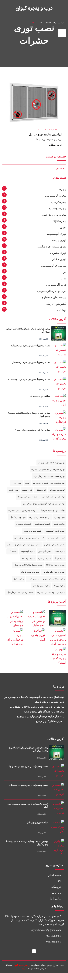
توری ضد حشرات (57, 490)
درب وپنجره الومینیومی (51, 291)
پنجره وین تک (59, 585)
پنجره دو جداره (28, 558)
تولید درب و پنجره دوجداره (53, 496)
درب (63, 278)
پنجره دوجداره (57, 208)
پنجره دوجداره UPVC (55, 565)
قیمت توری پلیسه (42, 524)
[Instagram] (11, 22)
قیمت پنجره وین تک (56, 537)
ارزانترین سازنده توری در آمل (45, 134)
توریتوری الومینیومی (53, 265)
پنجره (62, 189)
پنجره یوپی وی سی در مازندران (20, 592)
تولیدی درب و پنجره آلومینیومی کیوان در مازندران (43, 503)
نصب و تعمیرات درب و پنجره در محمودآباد (30, 345)
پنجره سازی (18, 578)
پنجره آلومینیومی (27, 551)
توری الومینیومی (56, 233)
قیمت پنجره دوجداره (32, 531)
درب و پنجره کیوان (18, 517)
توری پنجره (13, 490)
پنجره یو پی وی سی (54, 214)
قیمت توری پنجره (23, 524)
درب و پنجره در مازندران (39, 517)
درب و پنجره (59, 517)
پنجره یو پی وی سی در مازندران (51, 592)
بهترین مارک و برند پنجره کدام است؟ (32, 429)
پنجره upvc (60, 551)
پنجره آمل (12, 551)
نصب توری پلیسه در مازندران (27, 544)
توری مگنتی (58, 259)
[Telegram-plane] (15, 22)
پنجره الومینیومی (55, 195)
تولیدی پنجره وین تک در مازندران (22, 510)
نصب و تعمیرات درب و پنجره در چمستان (31, 362)
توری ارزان (16, 483)
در (64, 271)
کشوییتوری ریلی (56, 303)
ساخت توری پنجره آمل (39, 396)
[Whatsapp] (19, 22)
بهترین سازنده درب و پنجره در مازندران (48, 469)
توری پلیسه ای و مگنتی (51, 246)
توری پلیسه (59, 240)
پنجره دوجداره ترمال (30, 572)
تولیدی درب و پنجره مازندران (52, 510)
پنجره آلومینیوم (44, 551)
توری (63, 227)
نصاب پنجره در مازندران (54, 544)
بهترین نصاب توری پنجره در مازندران (49, 483)
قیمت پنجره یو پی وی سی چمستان (29, 537)
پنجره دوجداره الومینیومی (54, 572)
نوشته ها (61, 310)
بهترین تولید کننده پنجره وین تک (51, 462)
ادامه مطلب (55, 144)
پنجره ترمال (58, 201)
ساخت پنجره (59, 524)
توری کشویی (58, 252)
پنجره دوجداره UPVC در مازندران (28, 565)
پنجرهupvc (59, 221)
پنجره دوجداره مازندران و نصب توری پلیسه (46, 578)
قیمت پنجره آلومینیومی (55, 531)
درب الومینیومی (56, 284)
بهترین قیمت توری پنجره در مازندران (49, 476)
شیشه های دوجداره (54, 297)
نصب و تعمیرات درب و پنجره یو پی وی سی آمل (28, 379)
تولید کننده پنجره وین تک (27, 496)
